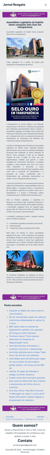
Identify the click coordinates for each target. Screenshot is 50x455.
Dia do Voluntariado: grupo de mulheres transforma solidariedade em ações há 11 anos (27, 320)
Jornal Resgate (14, 4)
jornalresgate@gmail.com (25, 445)
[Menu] (46, 5)
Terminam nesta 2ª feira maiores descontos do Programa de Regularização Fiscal (24, 339)
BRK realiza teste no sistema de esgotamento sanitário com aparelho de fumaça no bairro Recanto (26, 329)
